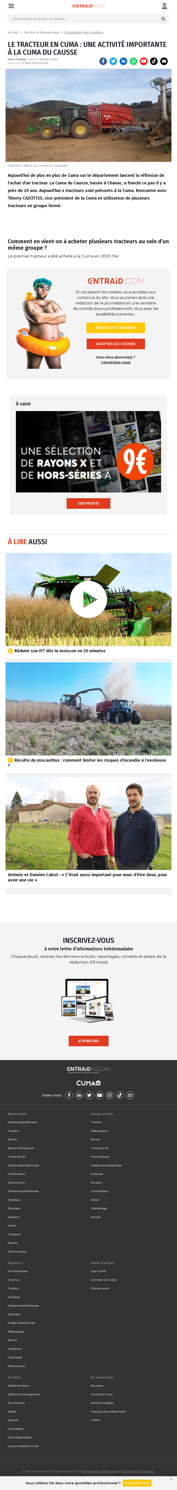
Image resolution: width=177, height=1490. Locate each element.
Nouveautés (17, 1114)
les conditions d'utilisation (138, 1471)
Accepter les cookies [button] (116, 344)
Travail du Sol (17, 1156)
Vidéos (12, 1411)
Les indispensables (20, 1437)
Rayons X (15, 1263)
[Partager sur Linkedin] (123, 61)
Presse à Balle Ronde (21, 1322)
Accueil (13, 32)
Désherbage (99, 1208)
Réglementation (19, 1385)
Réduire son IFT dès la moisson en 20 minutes (60, 650)
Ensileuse (14, 1199)
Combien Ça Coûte (103, 1279)
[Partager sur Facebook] (103, 61)
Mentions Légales (102, 1402)
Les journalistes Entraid (23, 1446)
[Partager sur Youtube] (144, 61)
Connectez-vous (115, 362)
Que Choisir (98, 1271)
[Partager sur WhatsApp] (133, 61)
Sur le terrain (16, 1402)
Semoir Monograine (21, 1148)
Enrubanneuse (17, 1271)
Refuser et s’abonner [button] (116, 328)
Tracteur (13, 1131)
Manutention (16, 1182)
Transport (14, 1234)
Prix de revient (100, 1288)
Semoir (12, 1139)
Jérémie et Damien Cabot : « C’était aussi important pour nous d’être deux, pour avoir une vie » (87, 877)
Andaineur (15, 1348)
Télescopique (99, 1131)
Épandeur (14, 1208)
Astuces (13, 1420)
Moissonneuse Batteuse (23, 1191)
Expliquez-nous (137, 1483)
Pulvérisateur (17, 1173)
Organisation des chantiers (83, 32)
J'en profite (88, 503)
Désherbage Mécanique (23, 1165)
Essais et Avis (102, 1114)
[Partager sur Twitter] (113, 61)
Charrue (13, 1279)
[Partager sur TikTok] (154, 61)
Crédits (95, 1420)
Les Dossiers (15, 1428)
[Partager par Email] (164, 61)
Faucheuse (15, 1357)
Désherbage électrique (22, 1122)
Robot (12, 1225)
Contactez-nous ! (102, 1394)
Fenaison (14, 1217)
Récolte (13, 1242)
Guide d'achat (102, 1263)
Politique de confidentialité (108, 1411)
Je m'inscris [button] (88, 1041)
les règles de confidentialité (100, 1471)
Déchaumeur (17, 1366)
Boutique (97, 1385)
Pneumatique (17, 1251)
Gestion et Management (41, 32)
